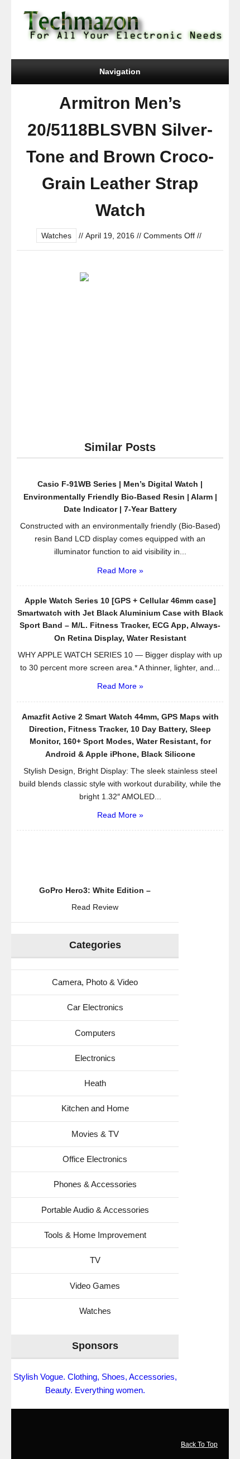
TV (95, 1260)
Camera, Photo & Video (95, 982)
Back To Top (199, 1444)
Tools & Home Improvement (95, 1235)
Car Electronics (95, 1007)
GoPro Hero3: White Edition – (95, 890)
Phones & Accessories (95, 1184)
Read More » (120, 570)
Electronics (95, 1058)
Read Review (94, 907)
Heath (95, 1083)
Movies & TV (95, 1134)
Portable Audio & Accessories (95, 1210)
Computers (95, 1033)
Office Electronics (95, 1159)
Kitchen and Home (95, 1108)
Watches (56, 235)
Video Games (95, 1285)
